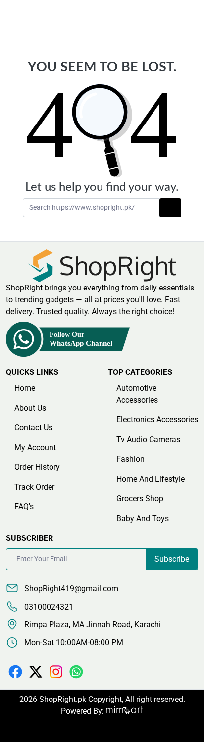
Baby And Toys (142, 518)
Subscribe (171, 559)
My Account (35, 447)
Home (24, 388)
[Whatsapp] (76, 671)
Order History (37, 467)
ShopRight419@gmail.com (70, 588)
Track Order (34, 487)
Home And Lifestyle (150, 479)
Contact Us (33, 427)
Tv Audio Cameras (148, 439)
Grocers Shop (139, 498)
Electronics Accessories (157, 419)
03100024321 (47, 607)
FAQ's (24, 506)
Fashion (130, 459)
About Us (30, 407)
